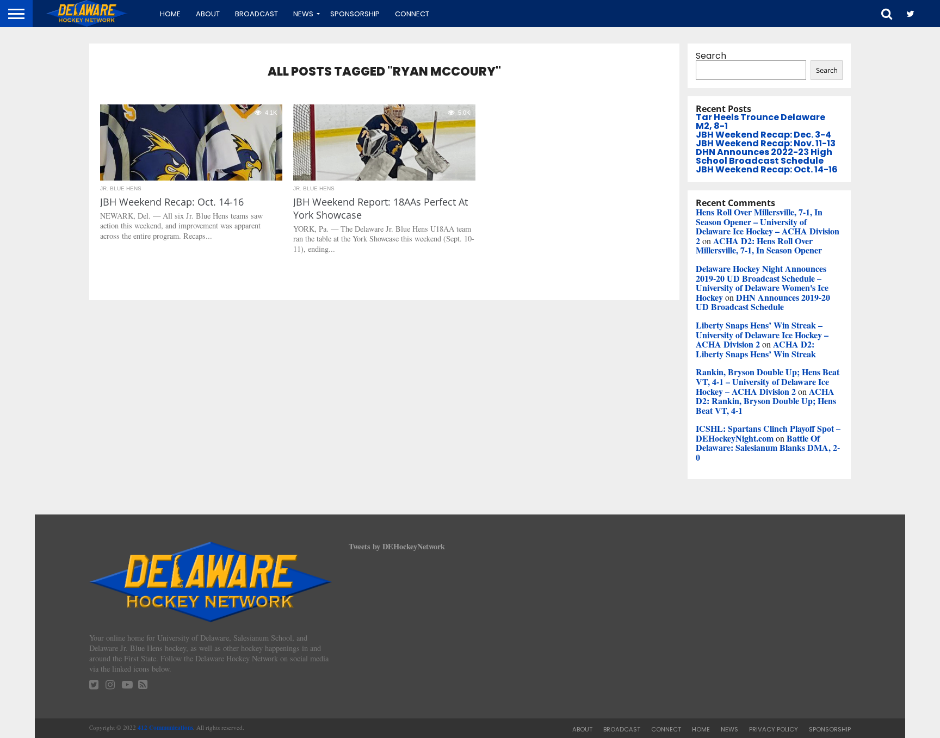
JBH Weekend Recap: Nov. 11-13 (766, 143)
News (303, 14)
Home (170, 14)
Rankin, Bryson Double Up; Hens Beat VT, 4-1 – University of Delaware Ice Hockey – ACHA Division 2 (767, 381)
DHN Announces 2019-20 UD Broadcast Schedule (763, 302)
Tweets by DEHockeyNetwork (397, 546)
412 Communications (165, 727)
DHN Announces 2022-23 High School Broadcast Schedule (764, 156)
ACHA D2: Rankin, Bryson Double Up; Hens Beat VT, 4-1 (766, 401)
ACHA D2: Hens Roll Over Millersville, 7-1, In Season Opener (759, 245)
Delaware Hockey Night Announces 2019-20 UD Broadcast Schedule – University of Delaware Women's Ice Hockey (762, 282)
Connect (412, 14)
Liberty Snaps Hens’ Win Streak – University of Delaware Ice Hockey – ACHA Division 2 (762, 334)
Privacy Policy (773, 729)
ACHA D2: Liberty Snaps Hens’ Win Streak (756, 349)
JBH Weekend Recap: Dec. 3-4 (763, 134)
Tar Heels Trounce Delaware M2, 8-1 (760, 121)
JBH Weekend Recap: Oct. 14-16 (767, 169)
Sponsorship (355, 14)
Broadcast (256, 14)
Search (711, 55)
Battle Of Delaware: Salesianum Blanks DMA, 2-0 (768, 447)
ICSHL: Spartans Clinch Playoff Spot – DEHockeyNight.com (768, 433)
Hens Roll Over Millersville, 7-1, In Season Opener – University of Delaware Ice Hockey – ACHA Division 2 (767, 226)
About (208, 14)
